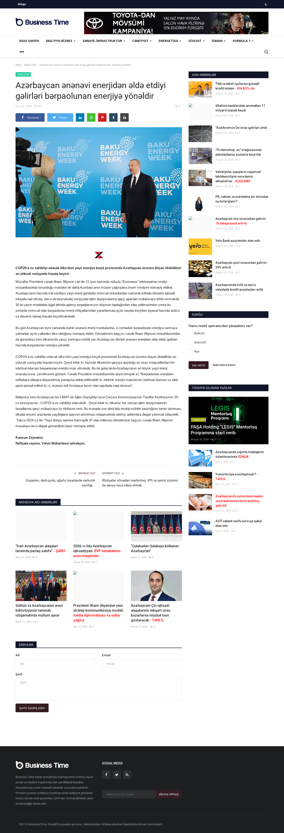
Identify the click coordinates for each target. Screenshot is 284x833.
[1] (266, 4)
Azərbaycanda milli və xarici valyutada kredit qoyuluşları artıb (239, 287)
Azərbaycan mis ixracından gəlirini (240, 221)
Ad (18, 655)
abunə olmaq (169, 794)
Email (106, 655)
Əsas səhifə (29, 41)
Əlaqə (22, 4)
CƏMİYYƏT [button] (140, 41)
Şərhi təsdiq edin (32, 708)
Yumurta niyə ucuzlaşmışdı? (236, 476)
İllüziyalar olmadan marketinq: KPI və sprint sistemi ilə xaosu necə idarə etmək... (140, 482)
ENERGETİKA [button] (169, 41)
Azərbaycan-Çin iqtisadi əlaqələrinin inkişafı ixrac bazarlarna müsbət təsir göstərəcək (151, 612)
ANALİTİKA (30, 64)
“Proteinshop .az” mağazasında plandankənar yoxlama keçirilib (238, 152)
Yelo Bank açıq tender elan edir (237, 240)
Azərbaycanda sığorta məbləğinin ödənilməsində (239, 454)
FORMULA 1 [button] (242, 41)
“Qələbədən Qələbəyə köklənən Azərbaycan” (155, 548)
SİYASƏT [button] (195, 41)
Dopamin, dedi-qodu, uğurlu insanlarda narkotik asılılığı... (60, 482)
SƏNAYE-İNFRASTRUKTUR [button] (103, 41)
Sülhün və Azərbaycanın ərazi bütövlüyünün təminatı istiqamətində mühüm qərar (39, 610)
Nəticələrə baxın (224, 365)
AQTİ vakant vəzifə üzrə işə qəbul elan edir (238, 523)
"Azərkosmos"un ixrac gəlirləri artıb (241, 127)
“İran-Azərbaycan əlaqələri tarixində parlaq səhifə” (40, 548)
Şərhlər (26, 645)
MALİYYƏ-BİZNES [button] (59, 41)
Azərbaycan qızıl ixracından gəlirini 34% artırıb (241, 265)
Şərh (19, 674)
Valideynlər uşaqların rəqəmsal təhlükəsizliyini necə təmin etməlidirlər (238, 176)
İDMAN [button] (217, 41)
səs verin (198, 365)
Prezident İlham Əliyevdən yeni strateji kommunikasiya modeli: (98, 612)
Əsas (18, 64)
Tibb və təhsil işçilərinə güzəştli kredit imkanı (237, 86)
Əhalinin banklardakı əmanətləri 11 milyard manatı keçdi (240, 108)
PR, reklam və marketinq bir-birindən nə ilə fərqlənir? (241, 199)
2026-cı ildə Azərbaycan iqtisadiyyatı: (96, 551)
